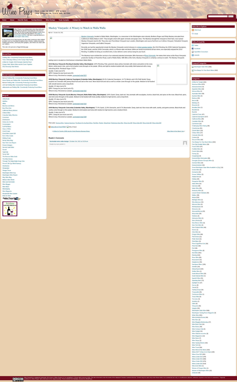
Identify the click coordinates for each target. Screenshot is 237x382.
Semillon (194, 266)
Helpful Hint (195, 176)
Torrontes (195, 299)
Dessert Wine (196, 139)
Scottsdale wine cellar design (59, 141)
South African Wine (197, 273)
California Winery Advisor (9, 110)
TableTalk (5, 152)
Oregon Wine (196, 234)
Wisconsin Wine (197, 366)
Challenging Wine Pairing (199, 126)
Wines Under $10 (197, 356)
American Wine (60, 123)
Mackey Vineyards (87, 36)
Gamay (194, 153)
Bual (193, 112)
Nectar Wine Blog (7, 140)
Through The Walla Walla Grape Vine (13, 161)
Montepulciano (196, 206)
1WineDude (5, 99)
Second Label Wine (8, 147)
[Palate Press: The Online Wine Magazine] (11, 200)
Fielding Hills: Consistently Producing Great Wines (17, 57)
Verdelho (194, 301)
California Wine (196, 119)
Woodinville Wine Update (9, 193)
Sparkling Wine (196, 280)
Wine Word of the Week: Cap (175, 131)
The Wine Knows (7, 159)
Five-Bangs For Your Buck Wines (84, 123)
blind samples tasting (145, 47)
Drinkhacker (6, 119)
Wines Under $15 (137, 123)
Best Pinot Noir (6, 108)
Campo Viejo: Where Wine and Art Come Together (17, 64)
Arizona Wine (196, 91)
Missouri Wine (196, 204)
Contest (194, 137)
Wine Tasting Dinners (198, 343)
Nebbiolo (194, 216)
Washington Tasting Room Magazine (203, 313)
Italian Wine (195, 188)
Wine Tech (195, 345)
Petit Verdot (195, 236)
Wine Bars (195, 319)
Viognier (194, 308)
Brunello (194, 109)
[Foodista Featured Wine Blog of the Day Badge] (10, 216)
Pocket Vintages (7, 145)
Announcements (197, 86)
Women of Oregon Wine (199, 368)
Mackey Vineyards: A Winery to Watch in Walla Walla (77, 28)
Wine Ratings (50, 20)
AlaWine (4, 101)
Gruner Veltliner (196, 174)
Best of (194, 100)
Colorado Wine (196, 135)
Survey (194, 285)
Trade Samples (64, 20)
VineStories (5, 166)
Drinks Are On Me (7, 122)
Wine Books (195, 326)
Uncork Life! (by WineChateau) (11, 163)
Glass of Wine (6, 129)
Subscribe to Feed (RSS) (58, 127)
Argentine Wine (196, 89)
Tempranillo (195, 292)
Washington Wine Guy (9, 173)
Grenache (195, 172)
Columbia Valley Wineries (9, 115)
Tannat (194, 287)
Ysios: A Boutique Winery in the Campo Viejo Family (17, 59)
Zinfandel (195, 372)
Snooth (4, 149)
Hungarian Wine (197, 181)
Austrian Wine (196, 96)
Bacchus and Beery (8, 106)
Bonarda (194, 105)
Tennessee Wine (197, 294)
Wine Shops (195, 340)
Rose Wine (195, 257)
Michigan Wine (196, 199)
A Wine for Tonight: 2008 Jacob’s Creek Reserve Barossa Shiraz (71, 131)
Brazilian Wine (196, 107)
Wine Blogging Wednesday (200, 322)
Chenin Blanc (196, 130)
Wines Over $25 (128, 123)
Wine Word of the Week (199, 349)
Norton (194, 229)
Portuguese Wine (197, 250)
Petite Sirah (195, 239)
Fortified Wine (196, 149)
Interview (195, 186)
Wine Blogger (6, 184)
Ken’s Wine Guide (7, 136)
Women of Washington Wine (200, 370)
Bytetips (76, 379)
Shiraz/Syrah (107, 123)
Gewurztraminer (197, 165)
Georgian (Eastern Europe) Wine (202, 160)
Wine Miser (5, 186)
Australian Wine (196, 93)
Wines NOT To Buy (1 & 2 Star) (201, 352)
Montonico (195, 209)
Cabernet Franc (197, 114)
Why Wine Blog (6, 177)
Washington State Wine (117, 123)
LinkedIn (196, 55)
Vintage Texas (6, 170)
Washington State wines (21, 36)
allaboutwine (6, 87)
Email (196, 33)
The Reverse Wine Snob (9, 156)
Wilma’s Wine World (8, 179)
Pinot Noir (195, 246)
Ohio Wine (195, 232)
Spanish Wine (196, 278)
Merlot (194, 197)
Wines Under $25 (156, 123)
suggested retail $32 (79, 91)
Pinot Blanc (195, 241)
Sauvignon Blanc (197, 264)
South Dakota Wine (198, 276)
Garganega (195, 156)
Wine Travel (195, 347)
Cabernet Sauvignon (69, 123)
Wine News (195, 338)
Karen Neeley (6, 80)
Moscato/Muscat (197, 211)
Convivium (5, 117)
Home (4, 20)
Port (193, 248)
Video (193, 303)
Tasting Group (196, 289)
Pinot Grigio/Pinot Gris (198, 243)
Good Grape (6, 131)
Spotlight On (195, 283)
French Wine (196, 151)
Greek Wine (195, 169)
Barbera (194, 98)
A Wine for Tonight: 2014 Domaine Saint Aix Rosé (17, 62)
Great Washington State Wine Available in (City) (206, 167)
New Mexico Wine (197, 223)
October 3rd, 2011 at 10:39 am (79, 141)
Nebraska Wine (196, 218)
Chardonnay (195, 128)
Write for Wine (6, 195)
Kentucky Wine (196, 190)
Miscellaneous (196, 202)
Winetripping (6, 189)
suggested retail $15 (79, 75)
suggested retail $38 (79, 117)
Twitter (196, 45)
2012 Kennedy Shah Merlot (10, 66)
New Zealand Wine (197, 227)
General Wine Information (199, 158)
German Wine (196, 163)
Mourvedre (195, 213)
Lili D (3, 85)
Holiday (194, 179)
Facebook (197, 48)
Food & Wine (196, 146)
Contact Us (77, 20)
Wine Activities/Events (198, 317)
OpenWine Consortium (201, 52)
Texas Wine (195, 296)
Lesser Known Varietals (199, 193)
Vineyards (195, 306)
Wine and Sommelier (8, 182)
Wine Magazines (197, 336)
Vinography (5, 168)
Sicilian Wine (195, 271)
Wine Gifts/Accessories (199, 333)
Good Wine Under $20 (9, 133)
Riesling (101, 123)
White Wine (195, 315)
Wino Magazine (7, 191)
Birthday (194, 103)
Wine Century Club (197, 329)
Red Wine (95, 123)
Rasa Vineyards (150, 55)
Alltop (4, 103)
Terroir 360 (5, 154)
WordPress (89, 379)
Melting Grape (6, 138)
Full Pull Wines (6, 126)
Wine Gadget (196, 331)
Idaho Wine (195, 183)
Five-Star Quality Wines (199, 144)
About (12, 20)
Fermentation (6, 124)
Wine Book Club (197, 324)
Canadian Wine (196, 121)
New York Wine (196, 225)
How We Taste (23, 20)
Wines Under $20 (147, 123)
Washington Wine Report (9, 175)
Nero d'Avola (196, 220)
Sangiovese (195, 262)
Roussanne (195, 259)
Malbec (194, 195)
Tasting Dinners (36, 20)
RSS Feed (198, 30)
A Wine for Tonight (197, 82)
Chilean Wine (6, 112)
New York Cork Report (9, 142)
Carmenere (195, 123)
